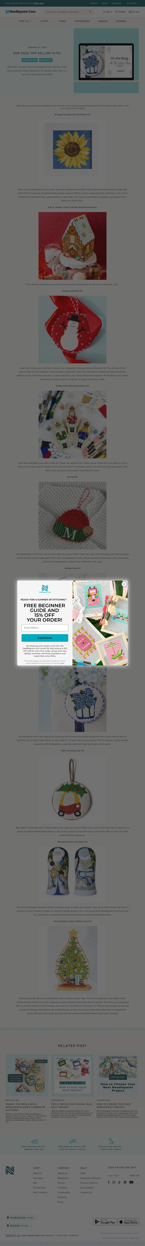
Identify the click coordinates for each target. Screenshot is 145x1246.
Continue (45, 638)
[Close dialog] (124, 584)
